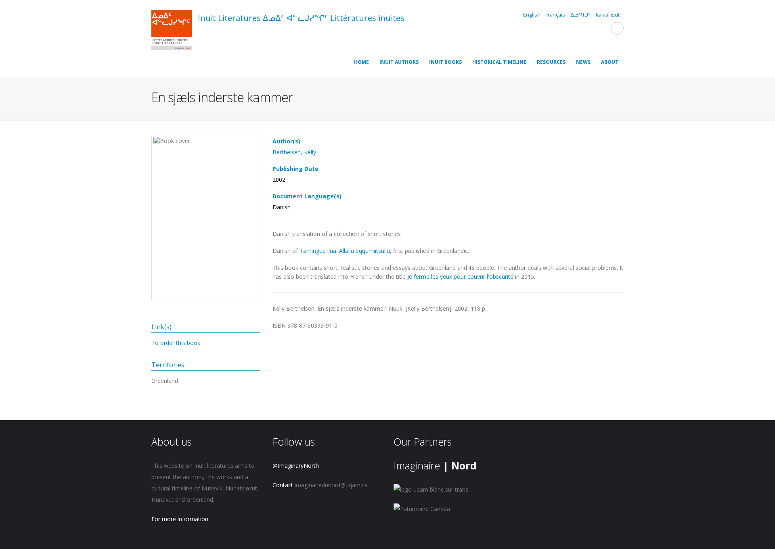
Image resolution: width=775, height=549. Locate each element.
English (531, 14)
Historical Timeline (499, 62)
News (583, 62)
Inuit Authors (399, 62)
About (609, 62)
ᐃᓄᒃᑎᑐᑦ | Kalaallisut (595, 14)
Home (361, 62)
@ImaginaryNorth (295, 465)
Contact (282, 485)
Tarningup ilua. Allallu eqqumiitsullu (345, 251)
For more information (179, 519)
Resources (551, 62)
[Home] (171, 31)
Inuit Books (445, 62)
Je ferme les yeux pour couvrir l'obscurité (460, 276)
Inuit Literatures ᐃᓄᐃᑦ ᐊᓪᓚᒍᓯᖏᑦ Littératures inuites (301, 18)
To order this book (175, 343)
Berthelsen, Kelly (294, 152)
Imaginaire (435, 465)
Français (555, 14)
